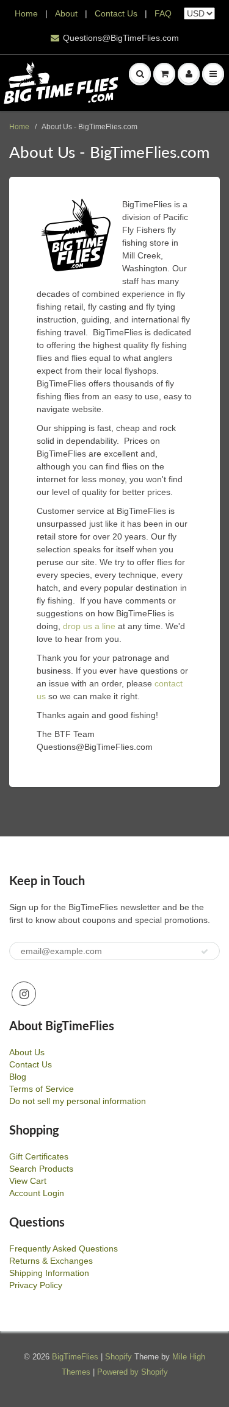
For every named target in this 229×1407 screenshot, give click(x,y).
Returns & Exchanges (51, 1261)
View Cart (27, 1181)
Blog (17, 1076)
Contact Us (116, 13)
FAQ (163, 13)
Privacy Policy (35, 1285)
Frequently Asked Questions (63, 1248)
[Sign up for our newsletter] (204, 951)
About (67, 13)
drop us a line (89, 626)
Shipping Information (49, 1273)
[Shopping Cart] (164, 73)
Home (26, 13)
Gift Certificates (38, 1156)
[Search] (140, 73)
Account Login (36, 1193)
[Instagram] (24, 993)
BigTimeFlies (75, 1356)
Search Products (41, 1169)
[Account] (189, 74)
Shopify (118, 1356)
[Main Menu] (213, 73)
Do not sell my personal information (77, 1101)
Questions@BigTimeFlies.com (121, 38)
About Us (27, 1052)
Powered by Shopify (132, 1372)
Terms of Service (41, 1089)
